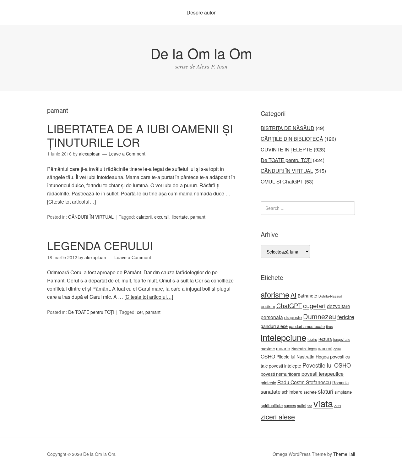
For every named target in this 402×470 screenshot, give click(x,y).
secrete (310, 392)
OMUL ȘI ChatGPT (282, 181)
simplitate (343, 392)
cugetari (314, 305)
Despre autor (201, 12)
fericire (345, 317)
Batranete (307, 295)
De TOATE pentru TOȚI (91, 312)
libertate (180, 217)
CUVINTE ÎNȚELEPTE (286, 149)
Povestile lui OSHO (326, 365)
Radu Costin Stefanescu (304, 382)
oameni (325, 348)
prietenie (268, 382)
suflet (301, 405)
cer (140, 312)
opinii (337, 348)
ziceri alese (278, 416)
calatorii (144, 217)
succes (290, 405)
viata (323, 403)
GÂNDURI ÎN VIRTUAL (91, 217)
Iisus (329, 326)
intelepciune (283, 337)
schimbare (292, 392)
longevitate (341, 339)
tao (309, 405)
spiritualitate (272, 405)
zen (337, 405)
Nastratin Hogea (304, 348)
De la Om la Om (201, 53)
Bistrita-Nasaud (330, 295)
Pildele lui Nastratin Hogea (302, 356)
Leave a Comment (127, 153)
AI (293, 294)
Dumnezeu (319, 316)
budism (268, 306)
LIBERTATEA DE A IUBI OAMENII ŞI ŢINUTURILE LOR (140, 135)
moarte (283, 348)
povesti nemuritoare (280, 373)
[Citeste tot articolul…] (71, 201)
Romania (340, 382)
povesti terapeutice (323, 373)
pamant (197, 217)
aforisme (275, 294)
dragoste (293, 317)
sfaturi (325, 391)
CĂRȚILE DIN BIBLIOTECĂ (292, 138)
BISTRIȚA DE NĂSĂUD (287, 128)
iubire (312, 339)
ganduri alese (274, 326)
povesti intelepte (285, 366)
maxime (268, 349)
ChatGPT (289, 305)
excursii (161, 217)
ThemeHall (344, 454)
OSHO (268, 356)
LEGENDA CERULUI (100, 245)
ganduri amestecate (307, 326)
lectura (325, 339)
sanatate (270, 391)
